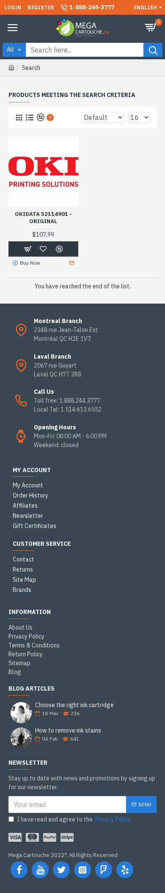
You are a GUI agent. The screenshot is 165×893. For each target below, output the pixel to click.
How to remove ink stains (68, 730)
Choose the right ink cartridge (74, 705)
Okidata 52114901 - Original (43, 218)
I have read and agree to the (74, 819)
